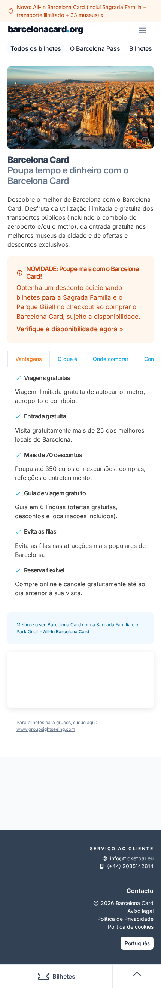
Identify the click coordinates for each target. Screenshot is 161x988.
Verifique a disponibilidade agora (67, 329)
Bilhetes (63, 976)
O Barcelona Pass (95, 48)
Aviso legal (140, 911)
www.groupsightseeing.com (45, 729)
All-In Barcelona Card (66, 631)
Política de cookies (131, 926)
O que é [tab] (67, 359)
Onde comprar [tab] (110, 359)
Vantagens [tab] (28, 359)
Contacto (140, 890)
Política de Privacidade (125, 919)
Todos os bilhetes (35, 48)
